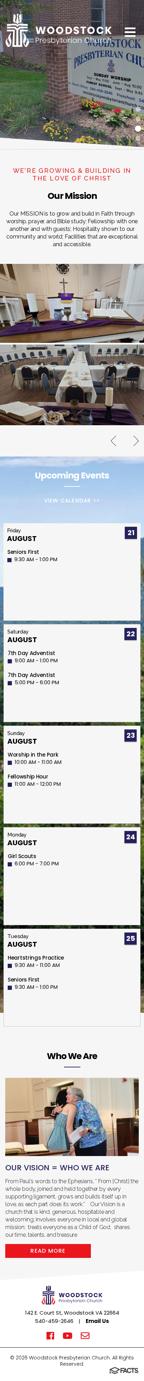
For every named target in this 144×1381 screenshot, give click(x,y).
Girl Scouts (22, 856)
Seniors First (23, 552)
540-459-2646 (54, 1321)
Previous (113, 441)
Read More (48, 1251)
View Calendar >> (72, 500)
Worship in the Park (33, 754)
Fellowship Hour (28, 776)
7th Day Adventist (31, 653)
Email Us (97, 1321)
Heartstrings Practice (36, 957)
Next (136, 441)
